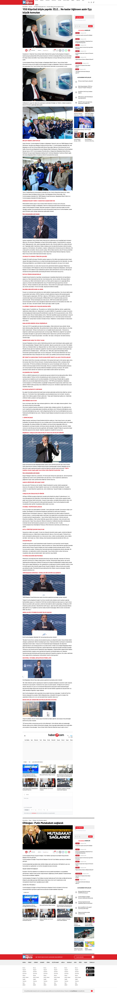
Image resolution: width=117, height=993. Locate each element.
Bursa (24, 962)
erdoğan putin (26, 892)
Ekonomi (30, 6)
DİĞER (36, 4)
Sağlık (63, 962)
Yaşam (85, 962)
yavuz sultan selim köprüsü (37, 761)
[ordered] (39, 810)
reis (29, 761)
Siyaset (29, 962)
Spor (75, 962)
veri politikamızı (73, 991)
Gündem (36, 962)
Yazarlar (69, 962)
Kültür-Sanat (55, 962)
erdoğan (25, 761)
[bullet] (41, 810)
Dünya (30, 820)
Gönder (26, 809)
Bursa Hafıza (25, 6)
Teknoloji (92, 962)
